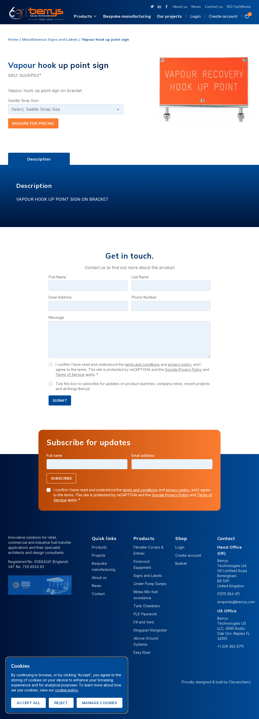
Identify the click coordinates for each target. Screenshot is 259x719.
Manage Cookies (99, 703)
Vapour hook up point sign (105, 39)
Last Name (140, 277)
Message (56, 317)
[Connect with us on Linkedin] (159, 7)
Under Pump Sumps (150, 583)
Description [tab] (39, 159)
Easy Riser (142, 652)
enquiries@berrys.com (236, 602)
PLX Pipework (145, 614)
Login (195, 16)
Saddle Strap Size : (24, 100)
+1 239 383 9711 (230, 646)
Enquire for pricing (33, 123)
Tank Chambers (147, 606)
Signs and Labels (148, 575)
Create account (223, 16)
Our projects (169, 16)
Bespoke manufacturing (127, 16)
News (196, 6)
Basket (181, 563)
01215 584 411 (228, 594)
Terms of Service (70, 374)
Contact (98, 594)
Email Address (60, 297)
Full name (54, 455)
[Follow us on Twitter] (152, 7)
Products (83, 16)
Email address (143, 455)
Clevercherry (240, 682)
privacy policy (179, 364)
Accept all (28, 703)
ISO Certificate (239, 6)
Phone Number (144, 297)
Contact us (214, 6)
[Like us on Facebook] (166, 7)
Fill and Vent (144, 622)
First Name (57, 277)
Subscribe (61, 478)
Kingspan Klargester (150, 630)
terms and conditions (142, 364)
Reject (61, 703)
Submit (60, 400)
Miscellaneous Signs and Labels (50, 39)
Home (13, 39)
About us (179, 6)
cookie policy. (66, 690)
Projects (98, 555)
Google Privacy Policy (183, 369)
